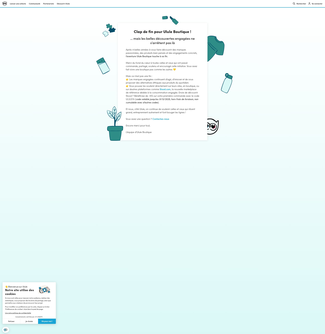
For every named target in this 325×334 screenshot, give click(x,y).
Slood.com (165, 89)
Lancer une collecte (18, 3)
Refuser (11, 321)
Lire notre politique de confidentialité (18, 313)
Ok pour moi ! (47, 321)
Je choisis (29, 321)
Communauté (34, 3)
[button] (5, 330)
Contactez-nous (160, 118)
